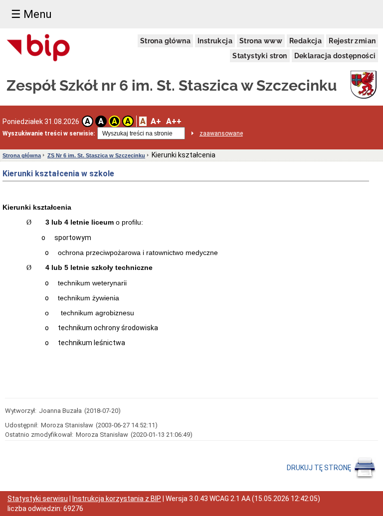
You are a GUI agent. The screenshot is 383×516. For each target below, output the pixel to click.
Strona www (260, 41)
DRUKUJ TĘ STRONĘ (320, 468)
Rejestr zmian (352, 41)
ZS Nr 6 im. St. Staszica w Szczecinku (96, 155)
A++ (174, 121)
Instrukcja (214, 41)
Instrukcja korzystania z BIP (116, 499)
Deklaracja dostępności (335, 56)
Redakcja (305, 41)
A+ (156, 121)
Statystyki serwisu (37, 499)
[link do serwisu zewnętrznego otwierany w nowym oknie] (38, 48)
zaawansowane (221, 133)
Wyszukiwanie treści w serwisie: (48, 133)
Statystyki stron (259, 56)
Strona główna (165, 41)
